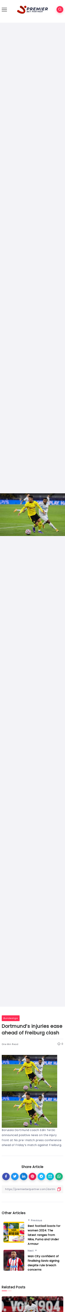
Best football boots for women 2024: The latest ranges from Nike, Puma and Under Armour (44, 1235)
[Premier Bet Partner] (32, 9)
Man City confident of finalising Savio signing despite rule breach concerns (43, 1263)
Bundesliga (10, 1018)
